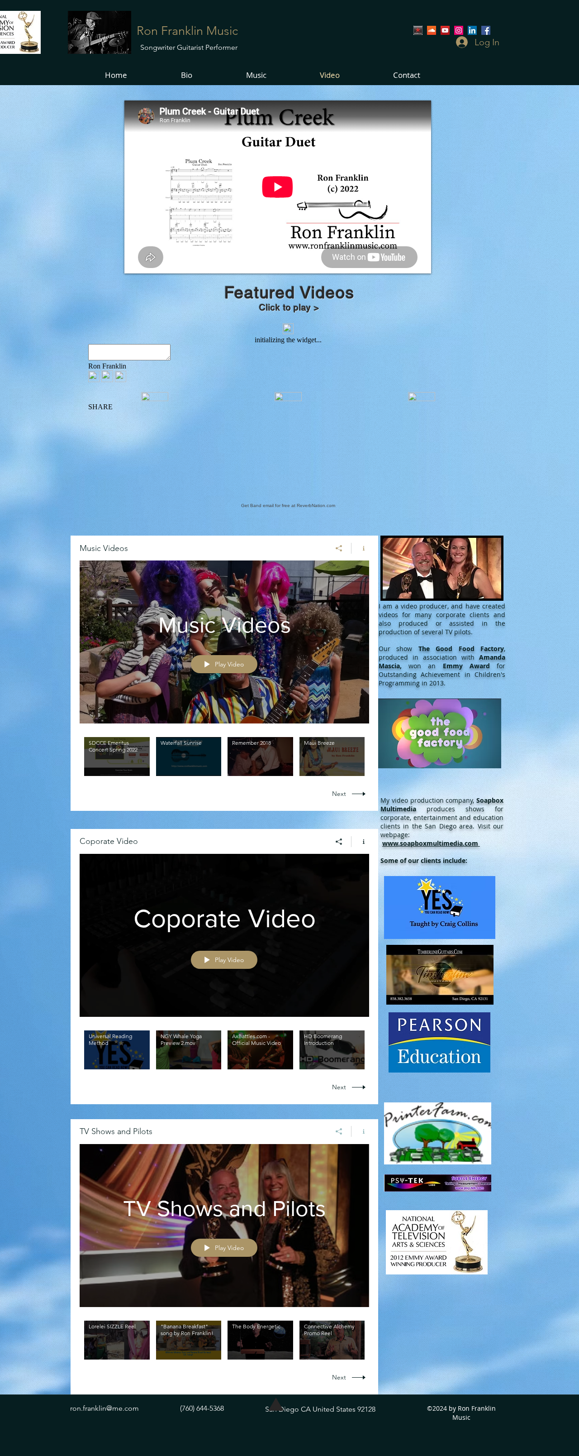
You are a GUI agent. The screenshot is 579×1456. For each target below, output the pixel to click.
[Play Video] (117, 757)
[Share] (339, 548)
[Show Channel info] (360, 548)
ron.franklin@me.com (104, 1408)
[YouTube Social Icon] (445, 30)
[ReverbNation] (417, 30)
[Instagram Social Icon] (458, 30)
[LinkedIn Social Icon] (472, 30)
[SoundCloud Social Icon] (431, 30)
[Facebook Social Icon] (485, 30)
